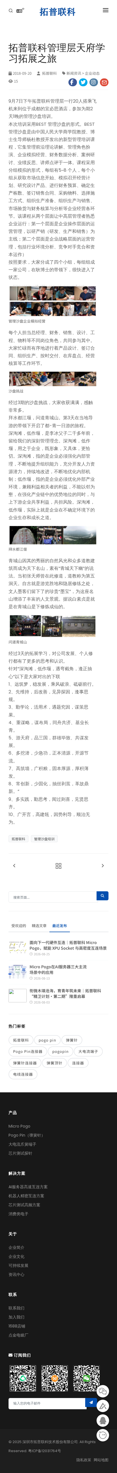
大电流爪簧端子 (22, 1144)
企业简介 (16, 1247)
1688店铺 (17, 1326)
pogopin (60, 1051)
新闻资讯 (73, 73)
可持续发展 (18, 1265)
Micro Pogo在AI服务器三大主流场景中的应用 (58, 969)
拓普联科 (49, 73)
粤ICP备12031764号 (44, 1451)
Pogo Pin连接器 (28, 1051)
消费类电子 (18, 1214)
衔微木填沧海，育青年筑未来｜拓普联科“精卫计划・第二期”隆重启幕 (65, 993)
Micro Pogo (19, 1126)
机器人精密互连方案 (26, 1196)
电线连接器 (23, 1074)
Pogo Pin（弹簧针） (27, 1135)
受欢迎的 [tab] (18, 925)
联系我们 (16, 1308)
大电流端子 (88, 1051)
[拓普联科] (59, 11)
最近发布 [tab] (59, 925)
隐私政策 (83, 1460)
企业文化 (16, 1256)
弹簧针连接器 (25, 1063)
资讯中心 (16, 1274)
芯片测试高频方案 (24, 1205)
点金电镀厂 (18, 1335)
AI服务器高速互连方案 (28, 1187)
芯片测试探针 (20, 1153)
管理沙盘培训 (44, 838)
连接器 (78, 1063)
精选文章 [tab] (39, 925)
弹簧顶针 (54, 1063)
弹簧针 (72, 1040)
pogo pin (47, 1040)
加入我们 (16, 1317)
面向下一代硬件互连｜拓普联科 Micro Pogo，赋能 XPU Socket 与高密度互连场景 (68, 945)
